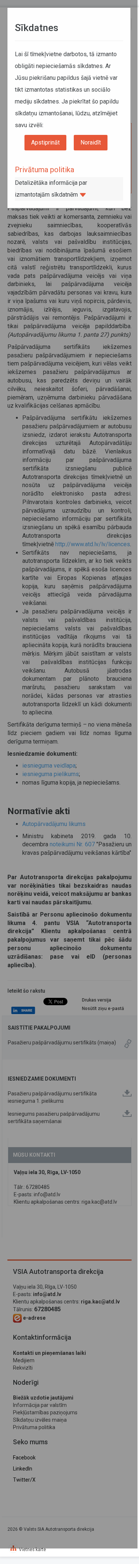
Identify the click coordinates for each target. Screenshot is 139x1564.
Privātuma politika (44, 169)
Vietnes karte (32, 1549)
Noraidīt (90, 142)
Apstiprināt (45, 142)
